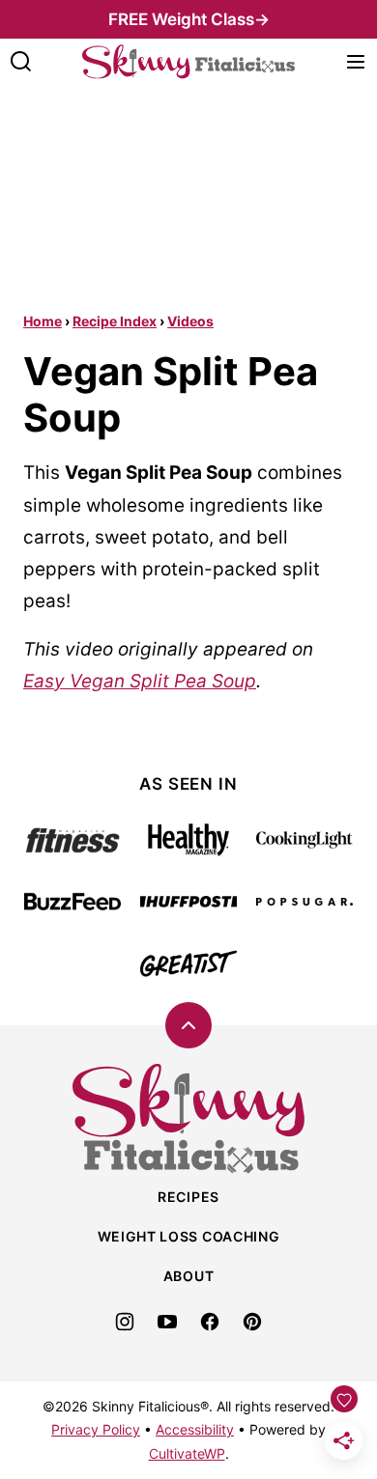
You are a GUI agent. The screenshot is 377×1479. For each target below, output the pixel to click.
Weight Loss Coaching (189, 1236)
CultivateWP (187, 1453)
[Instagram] (124, 1321)
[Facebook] (209, 1321)
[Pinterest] (252, 1321)
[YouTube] (167, 1321)
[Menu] (355, 62)
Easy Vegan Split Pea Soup (139, 681)
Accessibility (195, 1429)
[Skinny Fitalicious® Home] (188, 61)
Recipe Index (114, 321)
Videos (190, 321)
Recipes (188, 1196)
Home (42, 321)
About (189, 1276)
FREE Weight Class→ (189, 19)
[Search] (21, 62)
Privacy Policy (95, 1429)
